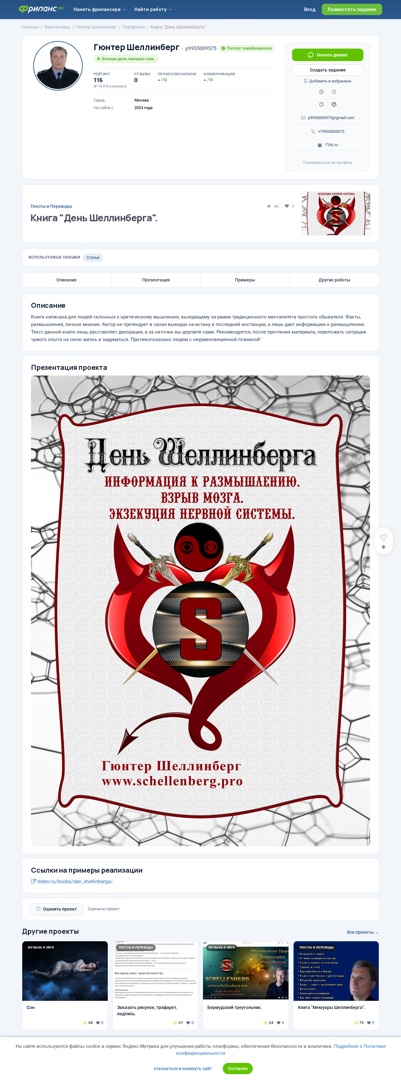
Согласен (237, 1068)
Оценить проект (56, 909)
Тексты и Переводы (51, 206)
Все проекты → (363, 932)
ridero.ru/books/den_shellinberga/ (74, 882)
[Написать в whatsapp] (334, 92)
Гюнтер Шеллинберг (136, 47)
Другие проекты (50, 931)
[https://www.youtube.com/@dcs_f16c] (334, 104)
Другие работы (334, 279)
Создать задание (328, 69)
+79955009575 (331, 131)
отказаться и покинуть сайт (183, 1068)
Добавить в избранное (329, 81)
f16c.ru (331, 144)
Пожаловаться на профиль (327, 162)
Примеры (245, 279)
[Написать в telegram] (321, 92)
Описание (66, 279)
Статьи (93, 257)
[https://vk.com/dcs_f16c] (321, 104)
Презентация (156, 279)
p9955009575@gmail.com (331, 117)
